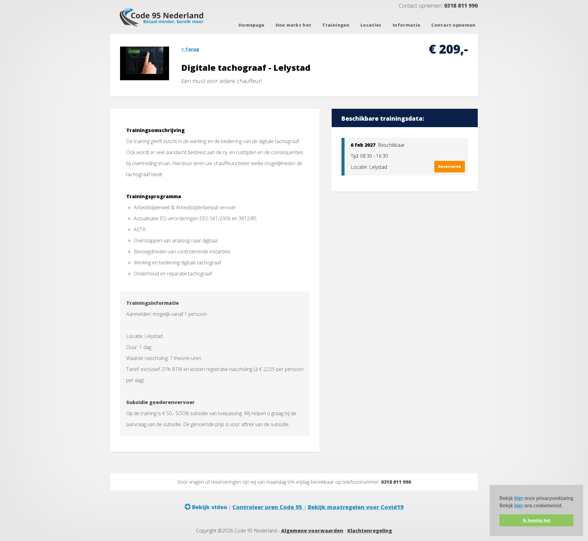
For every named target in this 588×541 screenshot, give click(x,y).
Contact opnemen (453, 25)
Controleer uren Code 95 (268, 507)
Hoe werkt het (293, 25)
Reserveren (449, 166)
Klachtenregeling (369, 530)
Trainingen (335, 25)
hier (518, 498)
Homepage (252, 25)
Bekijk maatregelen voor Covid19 (356, 507)
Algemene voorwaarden (312, 530)
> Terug (190, 49)
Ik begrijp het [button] (536, 520)
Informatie (406, 25)
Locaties (371, 25)
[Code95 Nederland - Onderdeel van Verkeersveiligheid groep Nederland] (163, 28)
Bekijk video (208, 507)
